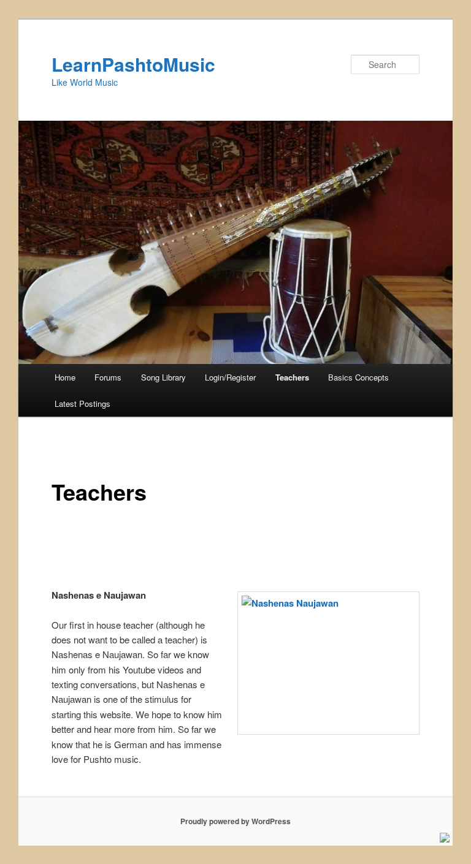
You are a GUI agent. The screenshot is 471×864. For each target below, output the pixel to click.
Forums (107, 377)
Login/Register (230, 377)
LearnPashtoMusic (133, 64)
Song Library (163, 377)
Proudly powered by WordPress (235, 821)
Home (65, 377)
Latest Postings (82, 403)
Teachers (292, 377)
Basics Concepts (358, 377)
